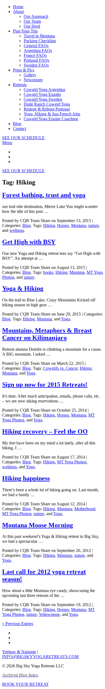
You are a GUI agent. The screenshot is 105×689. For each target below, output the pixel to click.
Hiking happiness (26, 478)
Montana (78, 225)
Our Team (32, 21)
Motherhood (84, 508)
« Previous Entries (17, 623)
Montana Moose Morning (37, 525)
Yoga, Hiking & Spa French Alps (52, 114)
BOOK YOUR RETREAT (25, 684)
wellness (16, 230)
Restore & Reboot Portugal (47, 109)
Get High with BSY (28, 241)
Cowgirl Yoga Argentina (44, 89)
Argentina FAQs (38, 50)
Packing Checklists (40, 40)
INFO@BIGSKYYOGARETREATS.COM (40, 656)
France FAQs (35, 55)
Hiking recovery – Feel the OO (45, 431)
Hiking (49, 225)
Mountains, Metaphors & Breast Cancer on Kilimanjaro (47, 334)
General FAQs (36, 45)
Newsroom (33, 79)
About (18, 11)
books (48, 272)
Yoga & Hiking (22, 288)
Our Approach (36, 16)
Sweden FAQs (36, 65)
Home (18, 6)
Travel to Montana (39, 36)
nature (93, 225)
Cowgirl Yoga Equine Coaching (51, 118)
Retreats (20, 84)
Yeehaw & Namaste (19, 651)
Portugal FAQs (36, 60)
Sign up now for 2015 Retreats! (45, 384)
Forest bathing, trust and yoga (43, 195)
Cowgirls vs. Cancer (60, 368)
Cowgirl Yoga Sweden (43, 99)
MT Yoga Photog (71, 462)
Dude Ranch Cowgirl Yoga (47, 104)
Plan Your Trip (25, 31)
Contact (19, 128)
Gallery (30, 75)
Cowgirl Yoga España (42, 94)
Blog (17, 123)
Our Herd (32, 26)
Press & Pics (23, 70)
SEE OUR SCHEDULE (23, 137)
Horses (63, 225)
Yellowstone (49, 614)
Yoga (65, 319)
